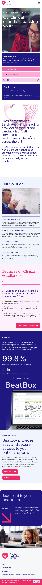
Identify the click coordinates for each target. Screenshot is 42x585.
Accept (36, 582)
